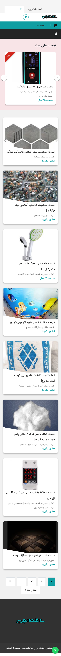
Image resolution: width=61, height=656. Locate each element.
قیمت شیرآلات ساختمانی (29, 274)
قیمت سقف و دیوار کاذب (43, 327)
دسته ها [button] (40, 25)
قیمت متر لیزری (45, 96)
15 (10, 581)
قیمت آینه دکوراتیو (27, 560)
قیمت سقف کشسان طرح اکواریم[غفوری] (32, 322)
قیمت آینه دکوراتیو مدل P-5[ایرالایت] (34, 555)
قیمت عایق (32, 444)
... (21, 581)
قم (56, 33)
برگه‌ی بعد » (31, 590)
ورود (30, 9)
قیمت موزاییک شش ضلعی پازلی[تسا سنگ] (31, 152)
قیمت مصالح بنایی (34, 386)
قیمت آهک (49, 386)
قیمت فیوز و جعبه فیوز (44, 507)
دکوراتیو (50, 560)
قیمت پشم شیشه (46, 444)
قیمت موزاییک (47, 157)
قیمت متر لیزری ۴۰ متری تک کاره (34, 86)
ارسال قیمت (12, 9)
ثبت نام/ (37, 9)
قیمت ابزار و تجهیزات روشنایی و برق (24, 503)
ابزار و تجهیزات (46, 91)
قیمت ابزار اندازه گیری (28, 91)
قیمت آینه (41, 560)
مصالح (37, 157)
